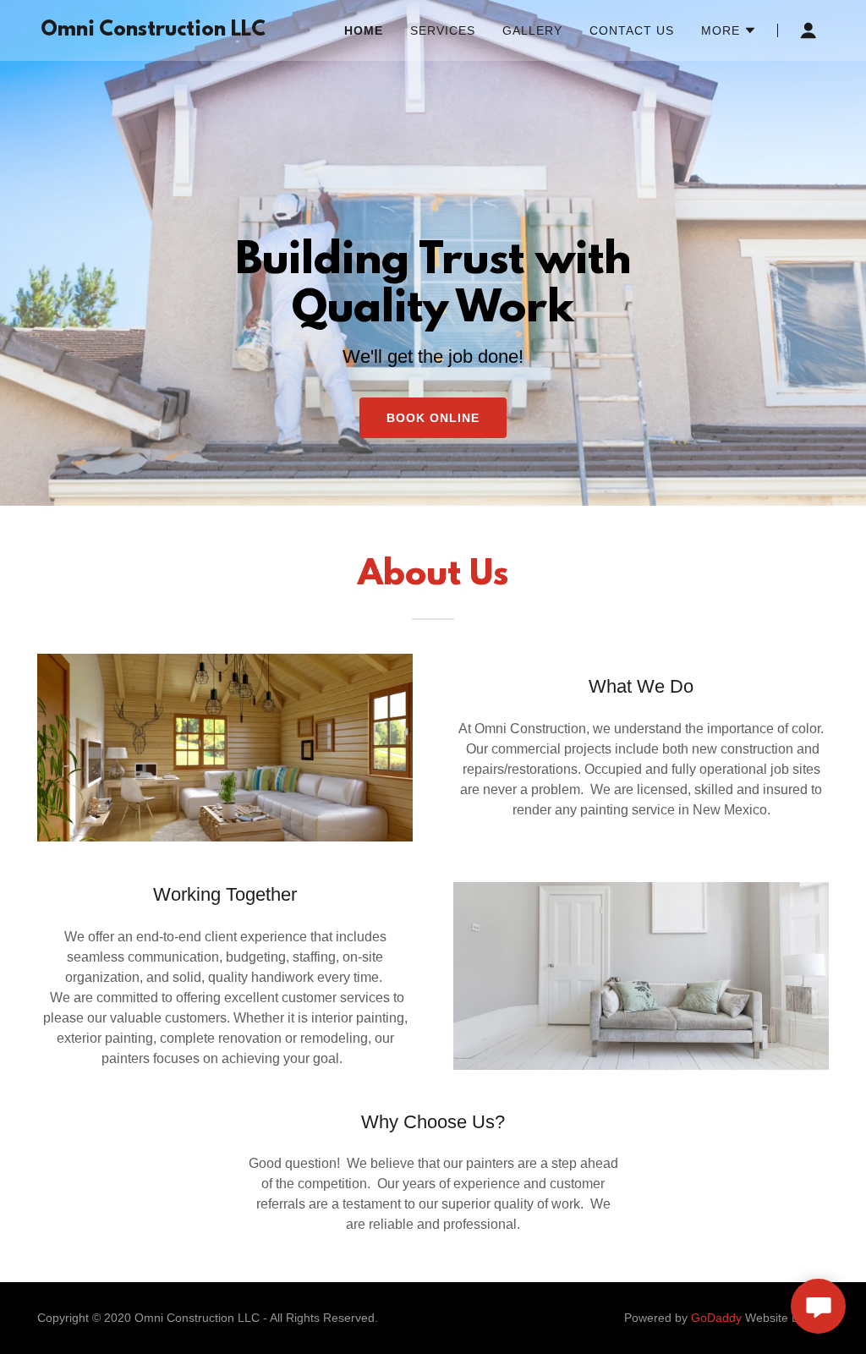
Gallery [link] (532, 30)
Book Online (433, 418)
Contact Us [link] (631, 30)
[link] (153, 31)
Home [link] (363, 30)
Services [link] (442, 30)
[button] (729, 30)
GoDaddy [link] (716, 1317)
